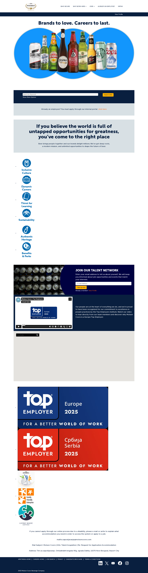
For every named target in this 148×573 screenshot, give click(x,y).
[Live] (27, 250)
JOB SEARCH (50, 559)
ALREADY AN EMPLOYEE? (106, 6)
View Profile (119, 14)
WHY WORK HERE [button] (79, 6)
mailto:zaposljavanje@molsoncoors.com (74, 539)
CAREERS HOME (38, 559)
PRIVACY (60, 559)
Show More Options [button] (29, 97)
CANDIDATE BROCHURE (74, 559)
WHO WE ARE (65, 6)
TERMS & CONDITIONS (92, 559)
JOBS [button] (92, 6)
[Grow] (27, 183)
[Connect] (27, 166)
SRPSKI (120, 6)
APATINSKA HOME (24, 559)
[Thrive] (27, 216)
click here (102, 109)
